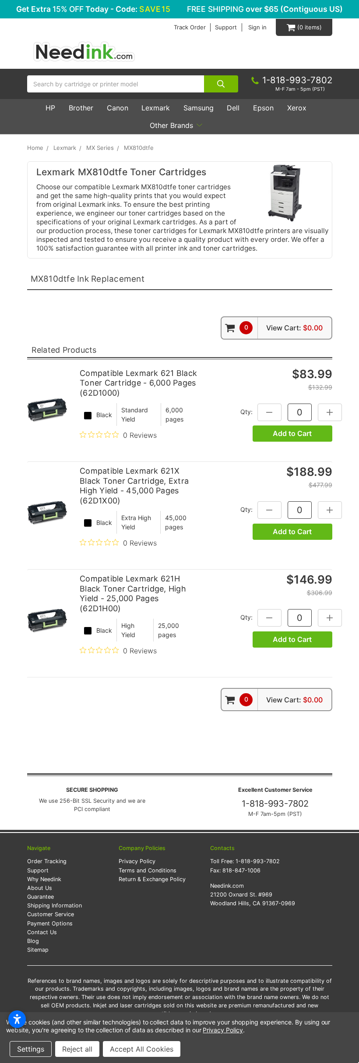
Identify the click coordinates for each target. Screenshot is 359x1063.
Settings (30, 1049)
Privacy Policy (137, 861)
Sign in (257, 27)
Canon (117, 107)
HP (50, 107)
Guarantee (40, 896)
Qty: (246, 411)
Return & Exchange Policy (152, 879)
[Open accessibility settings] (17, 1019)
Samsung (198, 107)
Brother (81, 107)
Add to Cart (292, 433)
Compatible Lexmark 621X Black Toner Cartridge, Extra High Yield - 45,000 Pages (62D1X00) (134, 485)
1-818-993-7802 (275, 803)
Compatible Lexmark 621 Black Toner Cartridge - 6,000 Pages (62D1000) (138, 383)
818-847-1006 (241, 870)
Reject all (77, 1049)
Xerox (296, 107)
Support (226, 27)
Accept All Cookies (141, 1049)
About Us (39, 888)
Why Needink (44, 879)
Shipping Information (54, 905)
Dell (233, 107)
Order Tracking (47, 861)
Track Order (190, 27)
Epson (263, 107)
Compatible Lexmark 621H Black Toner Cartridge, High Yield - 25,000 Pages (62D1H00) (133, 593)
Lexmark (155, 107)
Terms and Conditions (147, 870)
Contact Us (42, 932)
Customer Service (50, 914)
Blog (33, 941)
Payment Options (50, 923)
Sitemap (38, 949)
